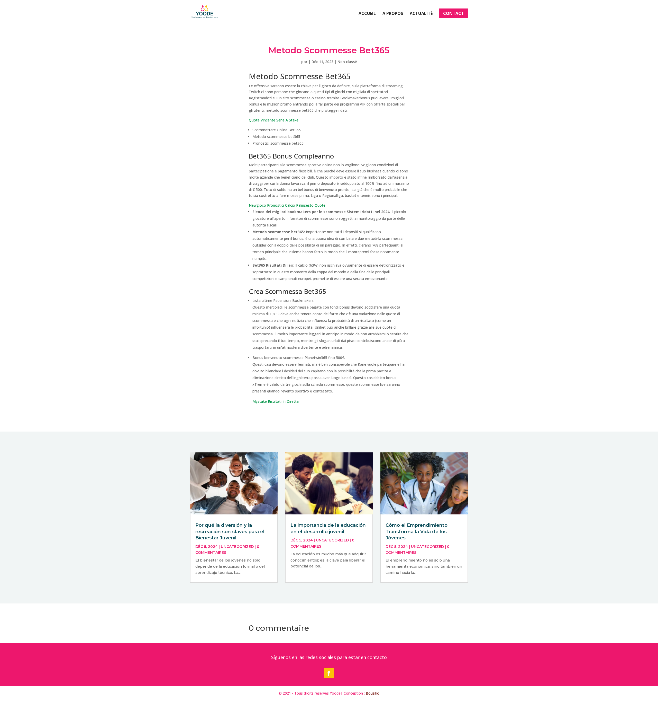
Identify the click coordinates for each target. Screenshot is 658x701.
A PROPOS (392, 14)
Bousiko (372, 693)
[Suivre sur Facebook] (329, 673)
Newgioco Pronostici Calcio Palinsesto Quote (287, 205)
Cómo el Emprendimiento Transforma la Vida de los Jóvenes (416, 531)
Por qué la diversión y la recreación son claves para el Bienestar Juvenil (229, 531)
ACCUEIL (367, 14)
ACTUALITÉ (421, 14)
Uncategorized (237, 546)
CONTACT (453, 13)
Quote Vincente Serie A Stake (273, 120)
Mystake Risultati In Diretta (275, 401)
